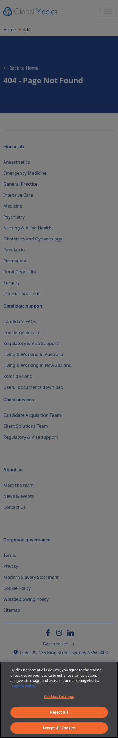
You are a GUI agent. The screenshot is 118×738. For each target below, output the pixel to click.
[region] (59, 700)
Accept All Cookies (59, 727)
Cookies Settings (59, 696)
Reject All (59, 712)
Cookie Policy (23, 686)
